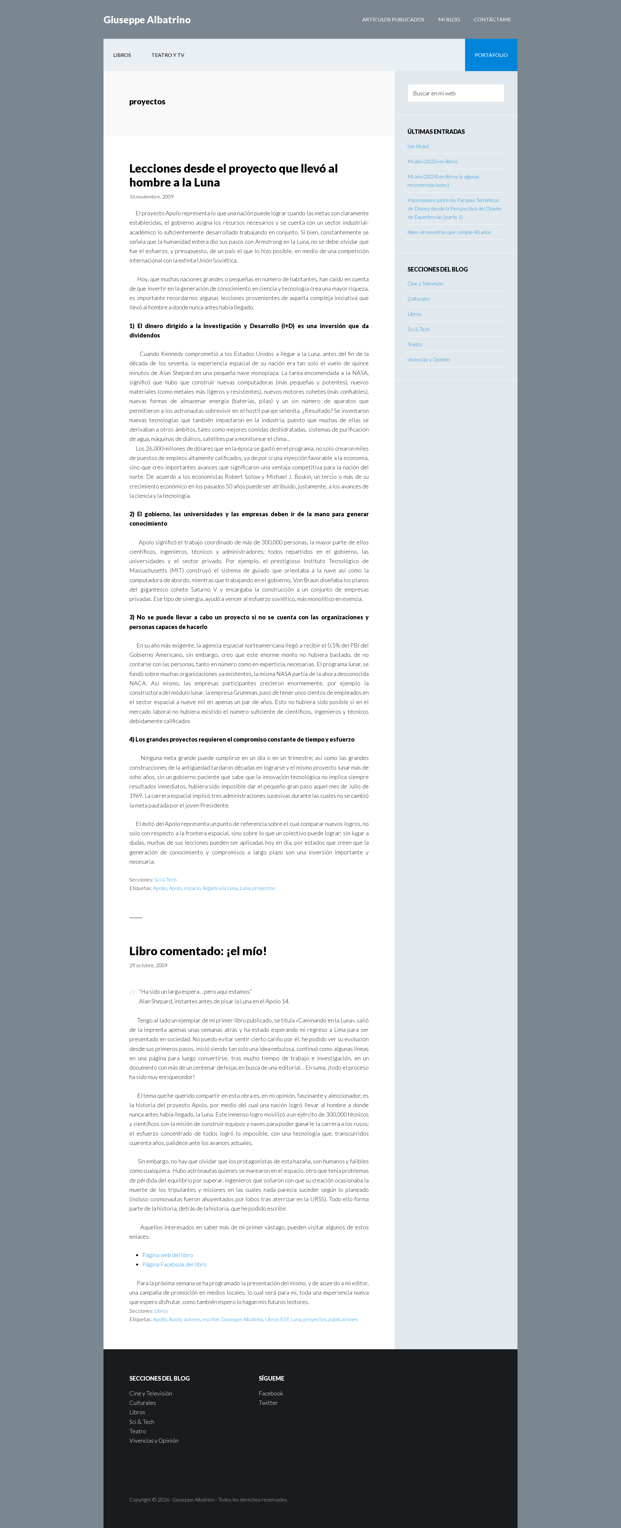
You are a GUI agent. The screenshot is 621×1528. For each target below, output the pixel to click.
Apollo (160, 888)
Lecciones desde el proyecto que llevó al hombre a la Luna (233, 175)
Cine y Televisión (425, 283)
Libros (161, 1311)
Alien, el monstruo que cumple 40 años (449, 232)
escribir (211, 1319)
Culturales (419, 298)
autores (192, 1319)
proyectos (263, 888)
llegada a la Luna (220, 888)
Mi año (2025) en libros (433, 161)
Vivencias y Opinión (429, 359)
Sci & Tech (165, 879)
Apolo (175, 888)
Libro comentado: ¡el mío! (198, 951)
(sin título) (418, 146)
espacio (192, 888)
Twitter (268, 1402)
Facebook (271, 1393)
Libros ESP (277, 1319)
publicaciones (343, 1319)
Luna (245, 888)
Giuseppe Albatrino (147, 19)
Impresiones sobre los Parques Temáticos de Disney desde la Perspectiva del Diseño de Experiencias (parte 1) (455, 208)
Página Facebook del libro (174, 1264)
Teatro (415, 344)
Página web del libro (167, 1254)
